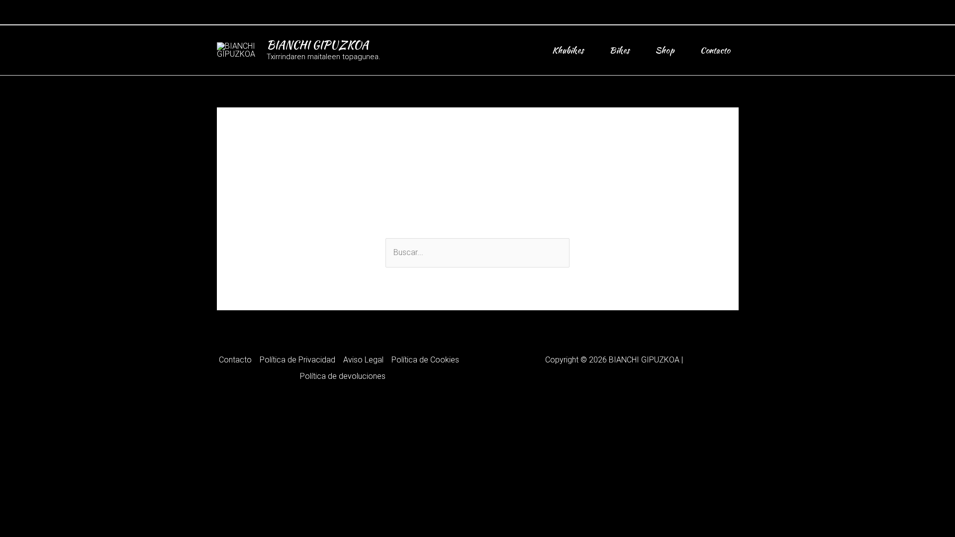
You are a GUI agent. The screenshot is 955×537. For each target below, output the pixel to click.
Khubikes (567, 50)
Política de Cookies (425, 359)
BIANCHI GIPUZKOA (318, 45)
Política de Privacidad (297, 359)
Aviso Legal (363, 359)
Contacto (715, 50)
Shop (664, 50)
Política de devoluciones (342, 376)
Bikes (619, 50)
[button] (735, 12)
